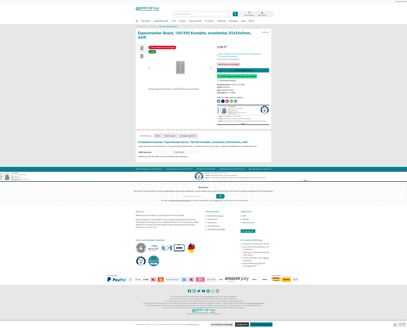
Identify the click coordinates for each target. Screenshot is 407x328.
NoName (265, 32)
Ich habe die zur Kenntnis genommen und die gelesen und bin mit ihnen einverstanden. (204, 200)
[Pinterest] (208, 291)
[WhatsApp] (213, 291)
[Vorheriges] (149, 67)
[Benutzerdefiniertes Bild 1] (276, 279)
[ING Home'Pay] (161, 279)
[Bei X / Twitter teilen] (223, 101)
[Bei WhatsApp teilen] (231, 101)
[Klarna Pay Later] (200, 279)
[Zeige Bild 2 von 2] (182, 88)
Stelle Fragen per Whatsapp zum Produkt (238, 76)
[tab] (145, 135)
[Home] (138, 21)
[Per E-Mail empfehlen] (235, 101)
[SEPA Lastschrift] (145, 279)
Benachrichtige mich (243, 70)
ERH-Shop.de (198, 314)
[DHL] (286, 279)
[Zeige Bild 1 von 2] (178, 88)
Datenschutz (212, 219)
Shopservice (246, 211)
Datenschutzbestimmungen (180, 200)
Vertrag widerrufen (401, 1)
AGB (216, 200)
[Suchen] (235, 14)
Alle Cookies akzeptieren (261, 324)
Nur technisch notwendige (222, 324)
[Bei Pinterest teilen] (227, 101)
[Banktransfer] (220, 279)
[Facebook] (189, 291)
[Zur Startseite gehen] (147, 9)
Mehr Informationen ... (193, 324)
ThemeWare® (216, 314)
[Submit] (220, 196)
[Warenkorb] (270, 12)
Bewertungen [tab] (170, 136)
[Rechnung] (264, 279)
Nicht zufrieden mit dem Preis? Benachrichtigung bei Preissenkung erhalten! (240, 55)
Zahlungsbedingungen (216, 229)
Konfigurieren (242, 324)
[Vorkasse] (254, 279)
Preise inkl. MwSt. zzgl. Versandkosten (228, 59)
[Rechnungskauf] (130, 279)
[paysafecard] (184, 279)
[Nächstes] (211, 67)
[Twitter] (199, 291)
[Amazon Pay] (237, 279)
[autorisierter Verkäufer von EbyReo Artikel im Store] (141, 260)
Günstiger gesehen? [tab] (188, 136)
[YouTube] (203, 291)
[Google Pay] (138, 279)
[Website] (217, 291)
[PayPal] (116, 279)
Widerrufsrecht (248, 222)
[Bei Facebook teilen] (219, 101)
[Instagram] (194, 291)
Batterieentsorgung (215, 216)
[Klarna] (153, 279)
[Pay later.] (191, 279)
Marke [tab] (157, 136)
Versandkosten (213, 226)
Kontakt (245, 219)
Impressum (212, 222)
